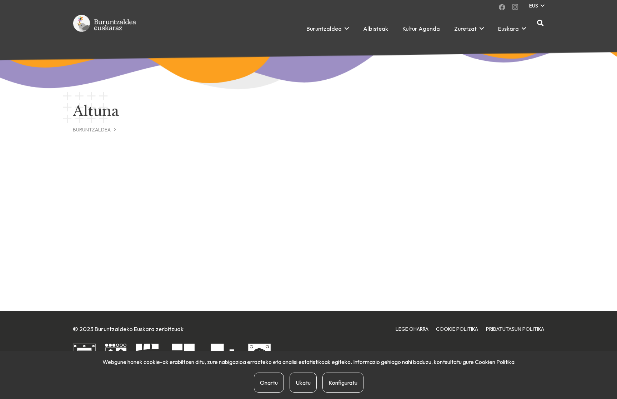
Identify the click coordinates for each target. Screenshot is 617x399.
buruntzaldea (92, 129)
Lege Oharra (412, 329)
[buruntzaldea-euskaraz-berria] (105, 28)
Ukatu (303, 382)
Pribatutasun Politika (515, 329)
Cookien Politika (495, 361)
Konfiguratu (342, 382)
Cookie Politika (457, 329)
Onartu (269, 382)
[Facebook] (502, 7)
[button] (536, 6)
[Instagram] (514, 7)
